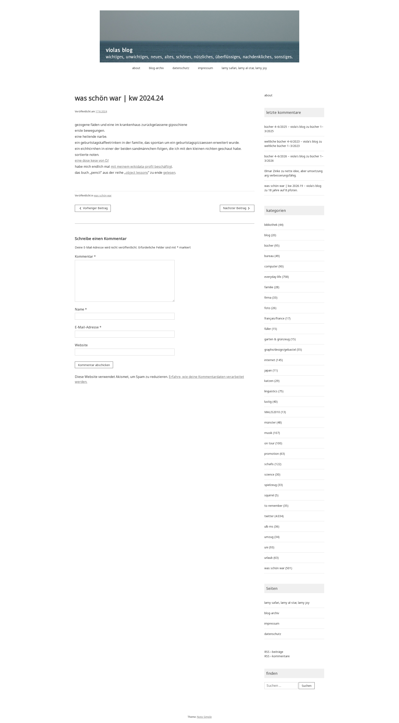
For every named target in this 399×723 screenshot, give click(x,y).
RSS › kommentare (277, 656)
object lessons (137, 172)
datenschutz (180, 68)
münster (270, 422)
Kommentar (85, 256)
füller (267, 329)
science (269, 474)
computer (271, 266)
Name (81, 309)
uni (266, 547)
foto (267, 308)
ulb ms (268, 526)
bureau (269, 256)
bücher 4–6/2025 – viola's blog (284, 127)
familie (268, 287)
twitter (269, 516)
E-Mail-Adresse (88, 327)
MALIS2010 (272, 412)
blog (267, 235)
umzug (268, 537)
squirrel (269, 495)
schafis (269, 464)
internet (269, 360)
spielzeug (270, 485)
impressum (205, 68)
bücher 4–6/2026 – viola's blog (284, 156)
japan (268, 370)
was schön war (103, 195)
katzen (268, 381)
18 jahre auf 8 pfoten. (283, 190)
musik (268, 433)
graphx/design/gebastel (280, 350)
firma (267, 297)
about (136, 68)
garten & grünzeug (277, 339)
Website (81, 345)
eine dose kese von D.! (92, 160)
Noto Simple (204, 717)
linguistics (270, 391)
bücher (268, 245)
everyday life (272, 277)
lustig (268, 402)
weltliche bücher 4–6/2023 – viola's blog (291, 141)
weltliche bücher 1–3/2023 (282, 146)
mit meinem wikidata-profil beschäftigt (141, 166)
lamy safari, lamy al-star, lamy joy (244, 68)
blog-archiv (156, 68)
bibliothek (270, 225)
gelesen (169, 172)
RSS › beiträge (273, 652)
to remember (273, 506)
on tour (269, 443)
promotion (271, 454)
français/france (274, 318)
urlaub (268, 558)
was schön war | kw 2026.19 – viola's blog (292, 186)
